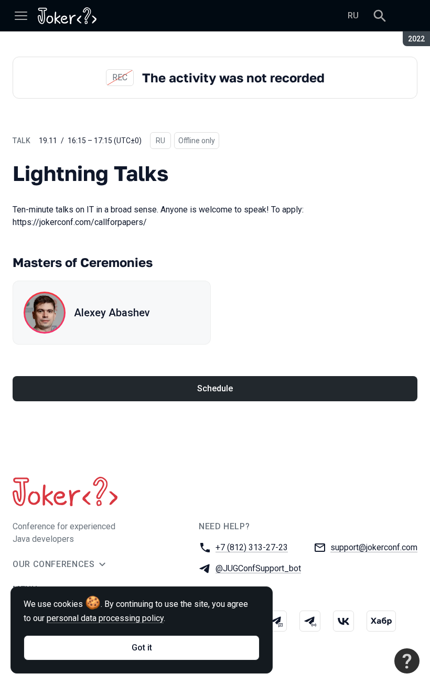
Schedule (215, 388)
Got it (142, 648)
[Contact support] (407, 661)
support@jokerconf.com (373, 547)
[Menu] (20, 15)
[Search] (379, 15)
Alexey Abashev (112, 312)
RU (353, 15)
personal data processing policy (105, 618)
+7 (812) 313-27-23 (252, 547)
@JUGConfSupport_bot (258, 568)
